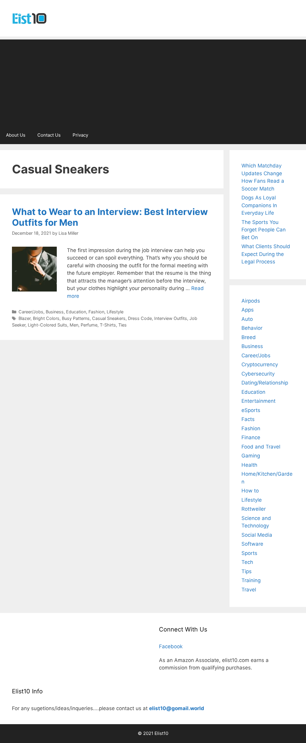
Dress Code (140, 318)
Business (55, 311)
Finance (250, 437)
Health (249, 465)
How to (250, 491)
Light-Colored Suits (47, 324)
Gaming (250, 456)
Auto (247, 319)
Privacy (80, 135)
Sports (249, 553)
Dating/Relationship (264, 383)
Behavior (251, 328)
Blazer (24, 318)
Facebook (171, 646)
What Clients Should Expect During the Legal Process (265, 254)
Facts (248, 419)
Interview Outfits (170, 318)
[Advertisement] (153, 81)
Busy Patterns (76, 318)
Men (74, 324)
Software (252, 544)
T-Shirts (108, 324)
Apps (247, 310)
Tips (246, 571)
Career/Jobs (31, 311)
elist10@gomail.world (176, 708)
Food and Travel (260, 447)
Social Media (256, 535)
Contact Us (49, 135)
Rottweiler (253, 509)
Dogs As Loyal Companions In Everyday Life (259, 205)
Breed (248, 337)
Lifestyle (115, 311)
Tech (247, 562)
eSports (250, 410)
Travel (248, 590)
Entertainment (258, 401)
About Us (15, 135)
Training (251, 580)
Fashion (96, 311)
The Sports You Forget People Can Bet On (263, 229)
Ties (122, 324)
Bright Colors (46, 318)
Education (76, 311)
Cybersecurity (258, 374)
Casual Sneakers (109, 318)
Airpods (250, 301)
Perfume (89, 324)
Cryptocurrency (259, 364)
